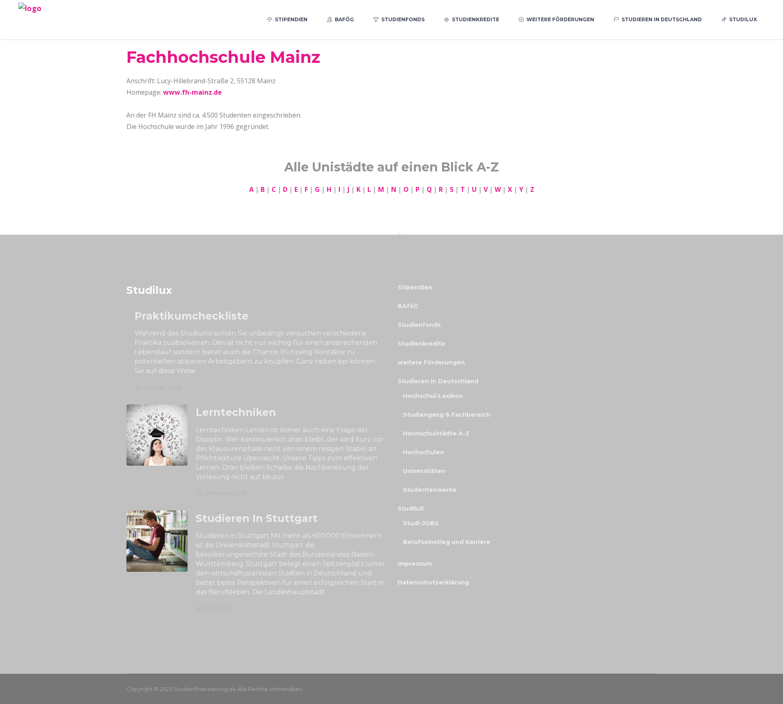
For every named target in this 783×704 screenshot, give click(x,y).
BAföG (408, 306)
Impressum (415, 563)
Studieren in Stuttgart (257, 518)
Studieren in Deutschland (438, 381)
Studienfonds (419, 325)
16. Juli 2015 (213, 608)
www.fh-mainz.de (192, 92)
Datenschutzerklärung (433, 582)
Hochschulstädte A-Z (436, 433)
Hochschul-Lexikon (433, 396)
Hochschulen (423, 452)
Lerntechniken (236, 412)
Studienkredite (421, 343)
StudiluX (411, 508)
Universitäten (424, 471)
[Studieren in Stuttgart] (157, 541)
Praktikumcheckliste (191, 316)
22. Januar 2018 (158, 387)
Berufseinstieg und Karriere (446, 542)
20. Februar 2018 (221, 493)
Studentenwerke (430, 489)
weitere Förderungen (431, 362)
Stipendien (415, 287)
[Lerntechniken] (157, 435)
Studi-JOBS (421, 523)
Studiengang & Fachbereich (447, 414)
